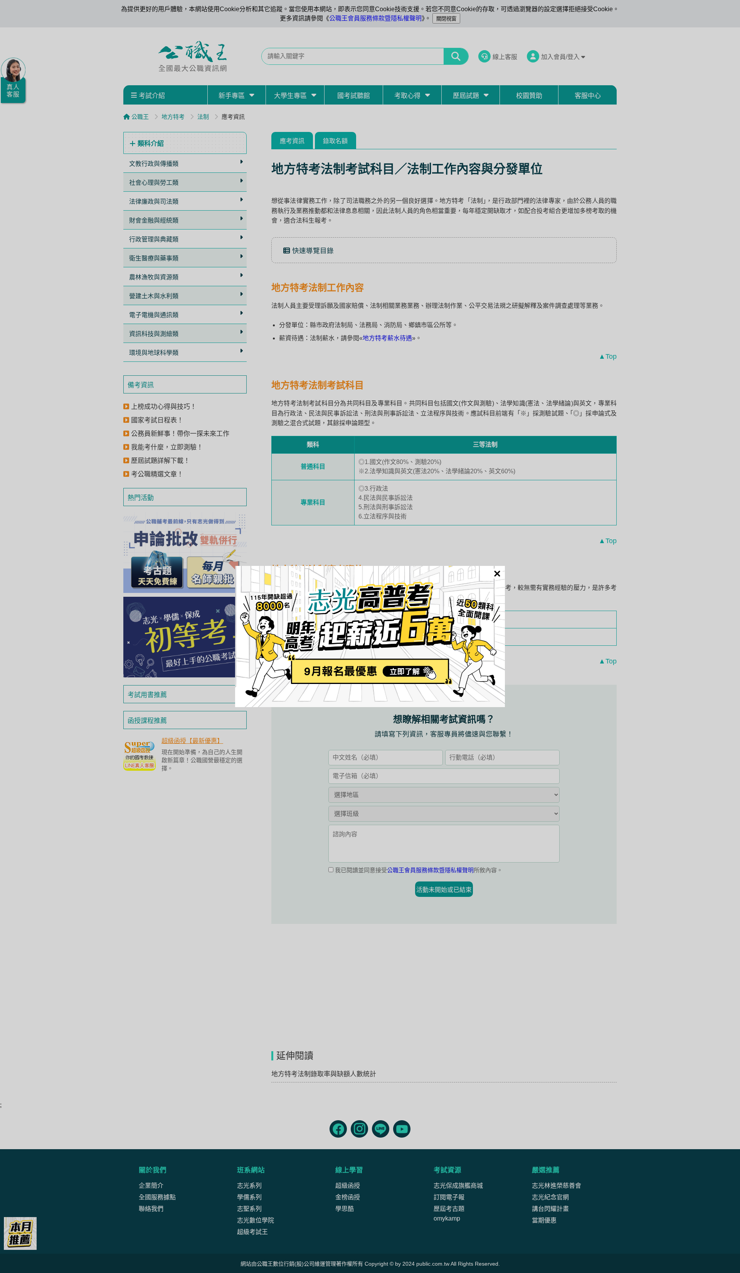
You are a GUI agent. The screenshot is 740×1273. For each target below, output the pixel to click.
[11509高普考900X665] (370, 636)
